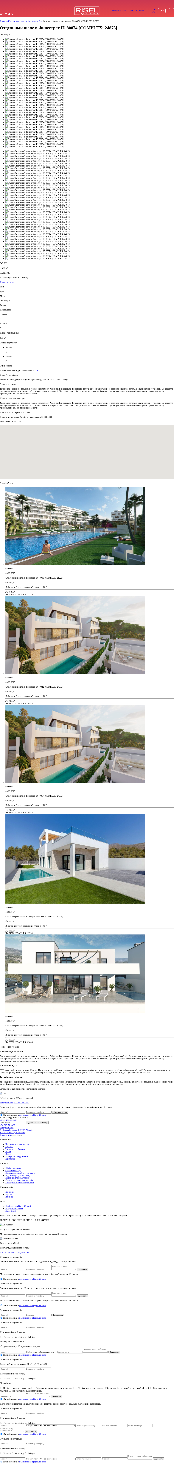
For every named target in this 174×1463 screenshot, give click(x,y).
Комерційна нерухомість (16, 1156)
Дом (41, 21)
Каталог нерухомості (17, 21)
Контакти (9, 1192)
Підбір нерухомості (14, 1168)
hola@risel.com (119, 10)
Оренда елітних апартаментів (19, 1180)
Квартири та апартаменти (17, 1144)
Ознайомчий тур (13, 1170)
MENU (9, 13)
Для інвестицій (10, 1346)
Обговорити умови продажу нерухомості (55, 1388)
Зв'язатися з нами (59, 1112)
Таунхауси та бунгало (15, 1149)
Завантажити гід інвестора (12, 1132)
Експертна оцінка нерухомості (19, 1183)
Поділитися (5, 1135)
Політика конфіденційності (18, 1206)
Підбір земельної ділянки (17, 1178)
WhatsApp (20, 1337)
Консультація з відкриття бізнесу (27, 1391)
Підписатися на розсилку (37, 1123)
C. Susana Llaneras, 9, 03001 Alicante (16, 1130)
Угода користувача (14, 1208)
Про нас (9, 1194)
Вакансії (9, 1197)
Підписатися (57, 1315)
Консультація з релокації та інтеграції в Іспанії (128, 1388)
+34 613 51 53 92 (136, 10)
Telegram (32, 1337)
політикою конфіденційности (32, 1115)
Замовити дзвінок (8, 1120)
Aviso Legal (10, 1211)
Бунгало (9, 1146)
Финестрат (33, 21)
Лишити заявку (7, 282)
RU (38, 370)
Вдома (8, 1154)
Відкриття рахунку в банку (17, 1175)
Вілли (8, 1151)
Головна (4, 21)
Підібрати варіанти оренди (90, 1388)
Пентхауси (10, 1159)
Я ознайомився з (24, 1115)
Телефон (7, 1337)
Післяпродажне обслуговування (20, 1173)
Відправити (82, 1269)
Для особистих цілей (30, 1346)
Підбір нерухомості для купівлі (17, 1388)
